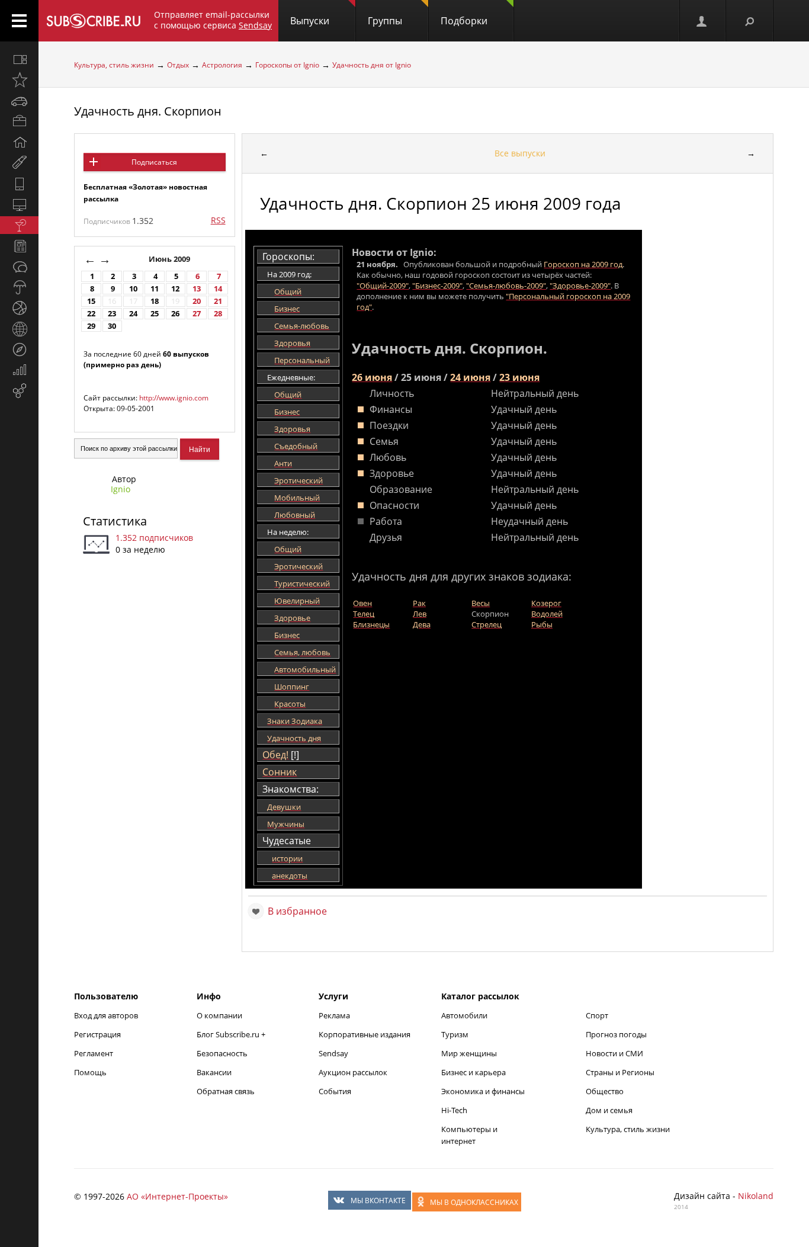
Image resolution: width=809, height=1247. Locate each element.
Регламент (93, 1053)
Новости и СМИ (614, 1053)
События (335, 1091)
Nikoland (755, 1195)
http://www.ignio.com (173, 398)
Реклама (334, 1015)
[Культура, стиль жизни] (19, 225)
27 (196, 314)
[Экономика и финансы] (19, 370)
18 (154, 301)
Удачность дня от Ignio (371, 65)
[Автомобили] (19, 101)
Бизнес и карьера (473, 1072)
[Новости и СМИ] (19, 246)
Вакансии (214, 1072)
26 (175, 314)
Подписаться (154, 162)
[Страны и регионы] (19, 329)
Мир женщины (469, 1053)
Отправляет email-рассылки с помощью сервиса (213, 20)
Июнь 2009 (170, 259)
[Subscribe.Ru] (93, 20)
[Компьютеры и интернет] (19, 204)
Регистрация (97, 1034)
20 (196, 301)
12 (175, 289)
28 (218, 314)
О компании (219, 1015)
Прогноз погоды (616, 1034)
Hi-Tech (454, 1110)
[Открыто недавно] (19, 80)
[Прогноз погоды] (19, 287)
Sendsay (333, 1053)
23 (112, 314)
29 (91, 326)
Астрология (222, 65)
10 (133, 289)
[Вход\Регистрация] (702, 20)
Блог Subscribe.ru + (232, 1034)
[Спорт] (19, 308)
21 (218, 301)
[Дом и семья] (19, 142)
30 (112, 326)
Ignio (120, 489)
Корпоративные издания (364, 1034)
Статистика (115, 521)
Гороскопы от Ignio (287, 65)
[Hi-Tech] (19, 184)
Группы (385, 20)
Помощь (90, 1072)
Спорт (597, 1015)
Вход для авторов (106, 1015)
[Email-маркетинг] (19, 391)
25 (154, 314)
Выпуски (309, 20)
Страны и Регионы (620, 1072)
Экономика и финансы (483, 1091)
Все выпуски (520, 153)
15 (91, 301)
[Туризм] (19, 349)
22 (91, 314)
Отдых (178, 65)
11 (154, 289)
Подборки (464, 20)
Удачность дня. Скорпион (147, 111)
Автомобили (464, 1015)
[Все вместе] (19, 59)
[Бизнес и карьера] (19, 121)
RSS (218, 220)
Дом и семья (609, 1110)
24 (133, 314)
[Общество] (19, 266)
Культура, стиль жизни (114, 65)
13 (196, 289)
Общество (605, 1091)
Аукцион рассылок (353, 1072)
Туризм (454, 1034)
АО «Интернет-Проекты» (177, 1196)
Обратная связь (226, 1091)
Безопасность (222, 1053)
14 (218, 289)
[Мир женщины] (19, 163)
